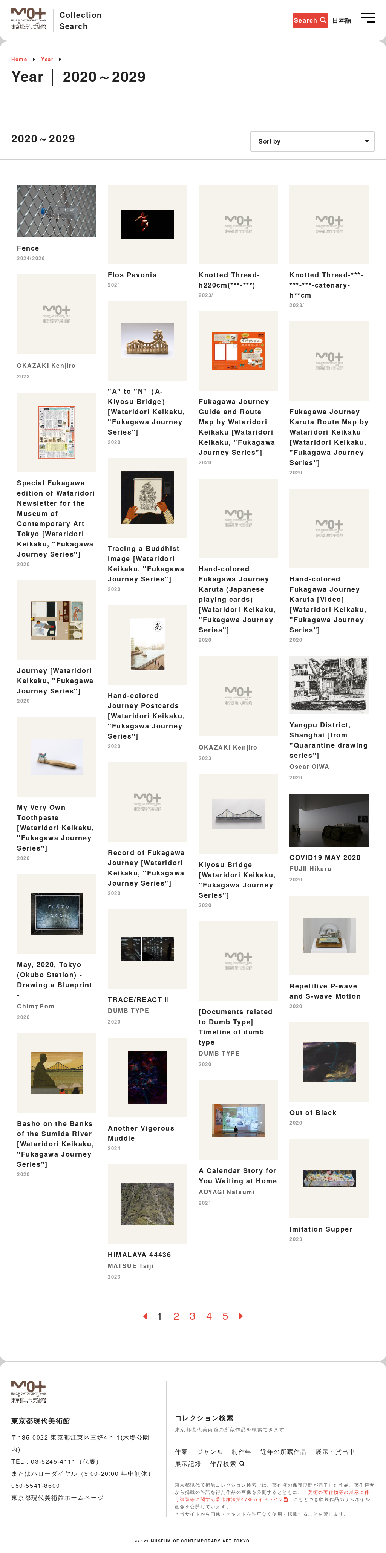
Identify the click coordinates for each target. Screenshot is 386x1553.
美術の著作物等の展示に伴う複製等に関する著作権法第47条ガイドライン (272, 1495)
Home (19, 59)
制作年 (242, 1451)
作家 (181, 1451)
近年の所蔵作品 (283, 1451)
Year (47, 59)
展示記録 (188, 1463)
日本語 (342, 20)
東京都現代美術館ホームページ (57, 1497)
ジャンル (210, 1451)
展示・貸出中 (335, 1451)
